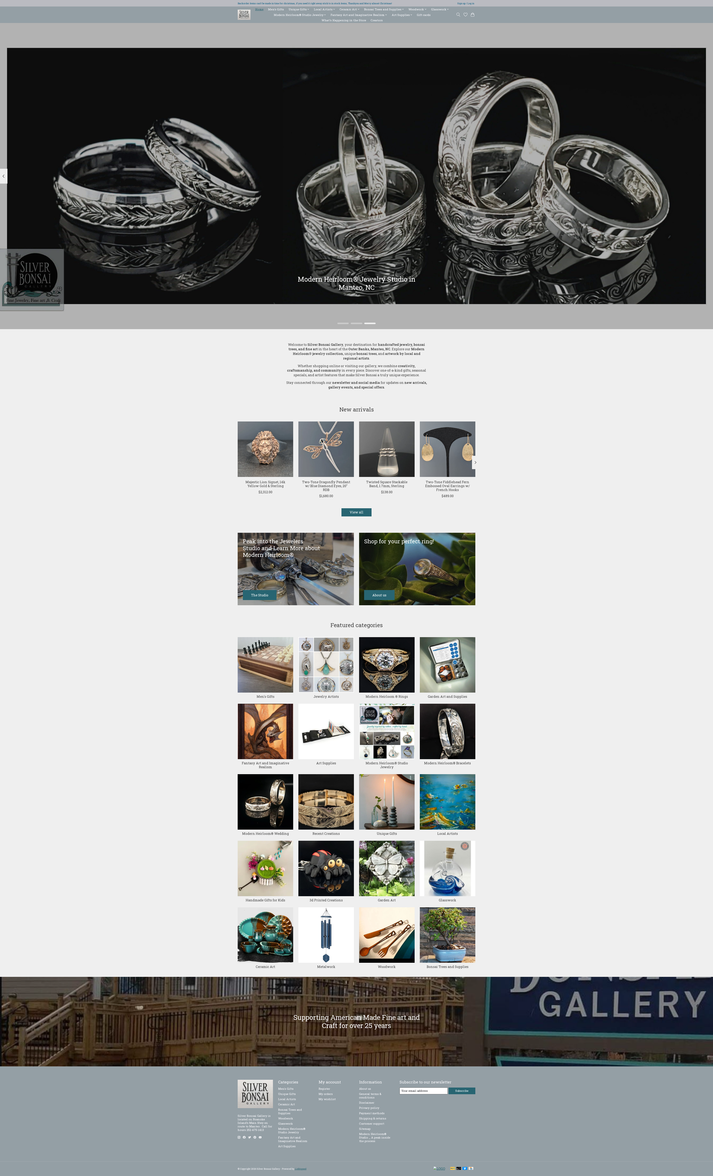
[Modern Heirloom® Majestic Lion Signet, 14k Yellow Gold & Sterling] (265, 449)
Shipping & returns (372, 1118)
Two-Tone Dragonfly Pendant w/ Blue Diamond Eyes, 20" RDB (326, 486)
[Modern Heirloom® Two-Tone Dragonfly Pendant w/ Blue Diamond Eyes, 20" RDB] (326, 449)
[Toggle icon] (458, 14)
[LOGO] (439, 1169)
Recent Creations (326, 833)
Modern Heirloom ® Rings (387, 696)
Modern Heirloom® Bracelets (447, 763)
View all (356, 512)
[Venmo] (465, 1168)
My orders (326, 1094)
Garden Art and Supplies (447, 696)
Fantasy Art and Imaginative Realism (265, 765)
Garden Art (387, 900)
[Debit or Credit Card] (458, 1168)
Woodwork (387, 967)
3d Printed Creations (326, 900)
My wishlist (327, 1099)
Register (324, 1089)
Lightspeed (300, 1168)
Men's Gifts (276, 9)
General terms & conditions (370, 1095)
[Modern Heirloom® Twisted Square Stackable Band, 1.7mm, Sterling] (387, 449)
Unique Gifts (387, 833)
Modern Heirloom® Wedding (265, 833)
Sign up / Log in (465, 3)
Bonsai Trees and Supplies (447, 967)
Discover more (356, 303)
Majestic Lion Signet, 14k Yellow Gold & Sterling (265, 484)
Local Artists (447, 833)
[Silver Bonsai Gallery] (244, 15)
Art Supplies (326, 763)
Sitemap (365, 1129)
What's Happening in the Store (344, 20)
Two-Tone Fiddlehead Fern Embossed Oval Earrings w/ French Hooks (447, 486)
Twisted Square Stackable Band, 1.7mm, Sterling (386, 484)
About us (365, 1089)
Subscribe (461, 1091)
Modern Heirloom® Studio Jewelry (387, 765)
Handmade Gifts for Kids (265, 900)
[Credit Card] (471, 1168)
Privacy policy (369, 1108)
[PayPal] (452, 1168)
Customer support (371, 1123)
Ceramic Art (265, 967)
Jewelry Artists (326, 696)
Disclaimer (366, 1102)
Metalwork (326, 967)
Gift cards (424, 15)
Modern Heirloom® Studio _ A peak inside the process (374, 1137)
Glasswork (447, 900)
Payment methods (372, 1113)
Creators (377, 20)
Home (259, 9)
